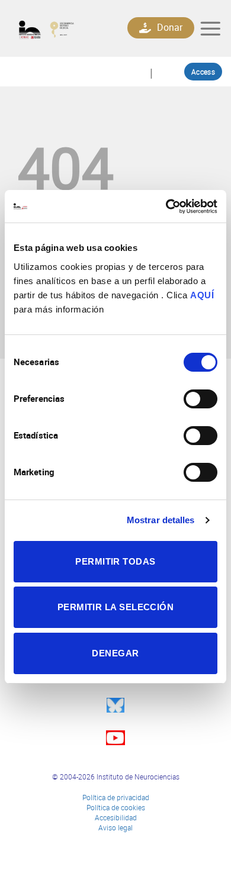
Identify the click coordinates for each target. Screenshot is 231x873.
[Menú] (210, 28)
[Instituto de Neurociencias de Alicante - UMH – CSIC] (57, 28)
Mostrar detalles (161, 520)
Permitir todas (115, 561)
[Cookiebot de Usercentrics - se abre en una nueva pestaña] (166, 206)
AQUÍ (202, 295)
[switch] (200, 398)
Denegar (115, 653)
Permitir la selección (115, 607)
